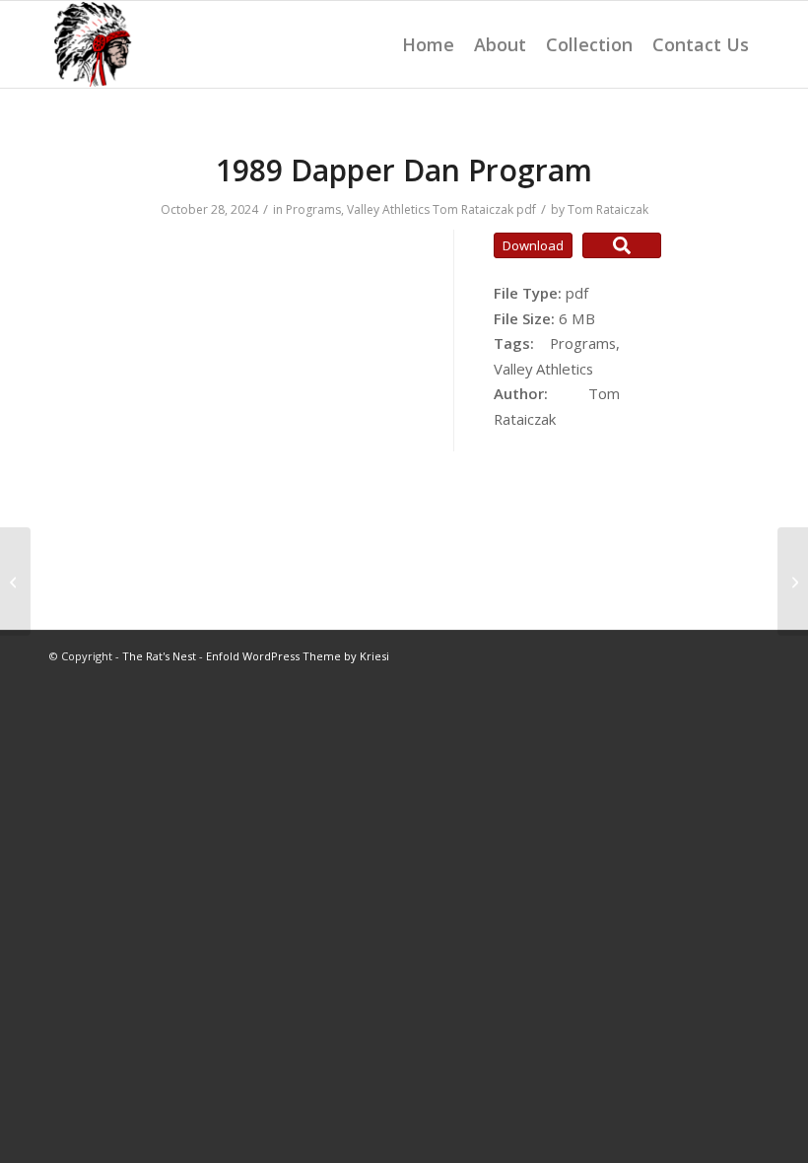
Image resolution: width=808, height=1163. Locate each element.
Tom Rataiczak (473, 209)
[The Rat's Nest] (92, 44)
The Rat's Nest (159, 656)
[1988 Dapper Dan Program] (15, 581)
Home (428, 44)
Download (533, 245)
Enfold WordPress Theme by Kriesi (297, 656)
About (500, 44)
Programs (313, 209)
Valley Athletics (388, 209)
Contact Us (700, 44)
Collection (589, 44)
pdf (526, 209)
